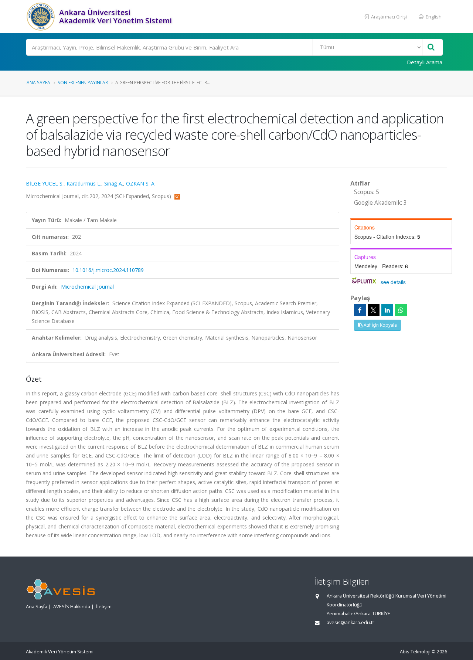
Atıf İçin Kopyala (380, 325)
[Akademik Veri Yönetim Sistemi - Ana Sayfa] (41, 16)
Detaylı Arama (424, 62)
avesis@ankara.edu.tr (350, 622)
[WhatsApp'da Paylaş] (401, 310)
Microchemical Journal (87, 286)
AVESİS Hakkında (71, 606)
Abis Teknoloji (415, 652)
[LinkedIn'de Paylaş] (387, 310)
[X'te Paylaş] (374, 310)
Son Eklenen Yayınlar (83, 82)
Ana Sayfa (38, 82)
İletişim (104, 606)
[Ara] (431, 47)
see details (393, 282)
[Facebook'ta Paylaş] (360, 310)
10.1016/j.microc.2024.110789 (108, 269)
